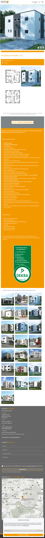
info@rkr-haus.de (8, 427)
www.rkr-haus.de (7, 428)
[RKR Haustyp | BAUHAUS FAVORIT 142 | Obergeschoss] (11, 106)
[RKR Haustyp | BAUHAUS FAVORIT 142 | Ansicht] (31, 86)
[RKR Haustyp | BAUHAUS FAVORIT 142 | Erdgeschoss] (11, 86)
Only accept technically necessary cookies (23, 530)
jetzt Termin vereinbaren (22, 122)
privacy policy (26, 525)
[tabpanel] (22, 27)
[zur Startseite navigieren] (5, 2)
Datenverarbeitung (32, 466)
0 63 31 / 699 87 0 (7, 421)
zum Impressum (5, 437)
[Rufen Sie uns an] (40, 2)
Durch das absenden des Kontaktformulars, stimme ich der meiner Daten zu (23, 466)
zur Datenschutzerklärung (14, 437)
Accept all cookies (23, 534)
